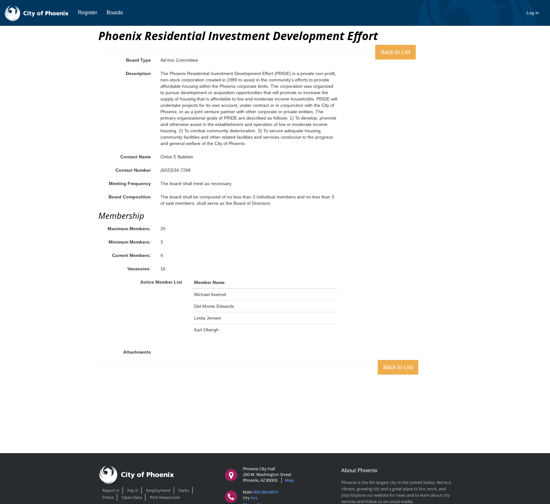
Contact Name (135, 156)
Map (289, 480)
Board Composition (130, 196)
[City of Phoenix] (36, 12)
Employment (158, 490)
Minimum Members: (130, 242)
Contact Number (133, 170)
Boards (115, 12)
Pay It (132, 490)
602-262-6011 (265, 492)
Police (108, 497)
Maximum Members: (129, 228)
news (401, 495)
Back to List (395, 52)
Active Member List (161, 282)
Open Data (132, 497)
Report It (110, 490)
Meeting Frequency (130, 183)
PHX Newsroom (165, 497)
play (345, 495)
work (432, 489)
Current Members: (131, 255)
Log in (532, 12)
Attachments (137, 352)
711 (253, 498)
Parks (184, 490)
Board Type (138, 60)
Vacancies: (139, 268)
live (422, 489)
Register (87, 12)
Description (138, 73)
